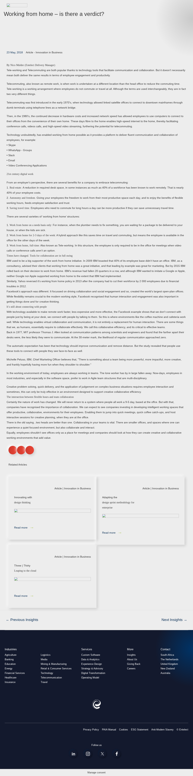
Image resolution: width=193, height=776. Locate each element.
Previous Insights (22, 620)
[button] (12, 450)
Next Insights (174, 620)
